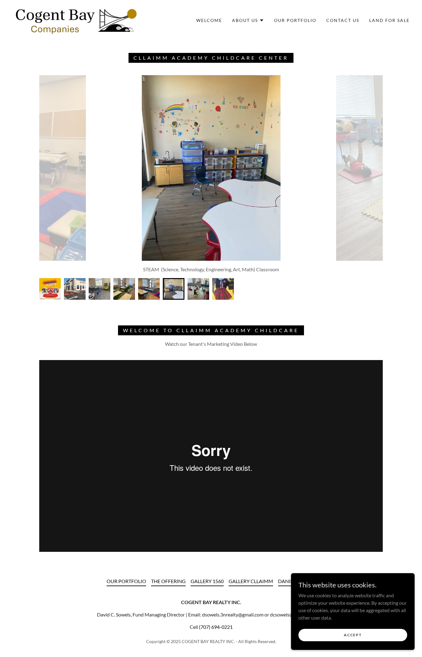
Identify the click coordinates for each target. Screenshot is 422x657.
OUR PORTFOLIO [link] (295, 20)
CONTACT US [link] (342, 20)
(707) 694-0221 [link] (216, 627)
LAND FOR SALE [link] (389, 20)
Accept (352, 635)
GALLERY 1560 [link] (207, 581)
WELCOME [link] (209, 20)
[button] (248, 20)
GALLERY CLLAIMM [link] (251, 581)
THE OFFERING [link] (168, 581)
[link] (77, 20)
